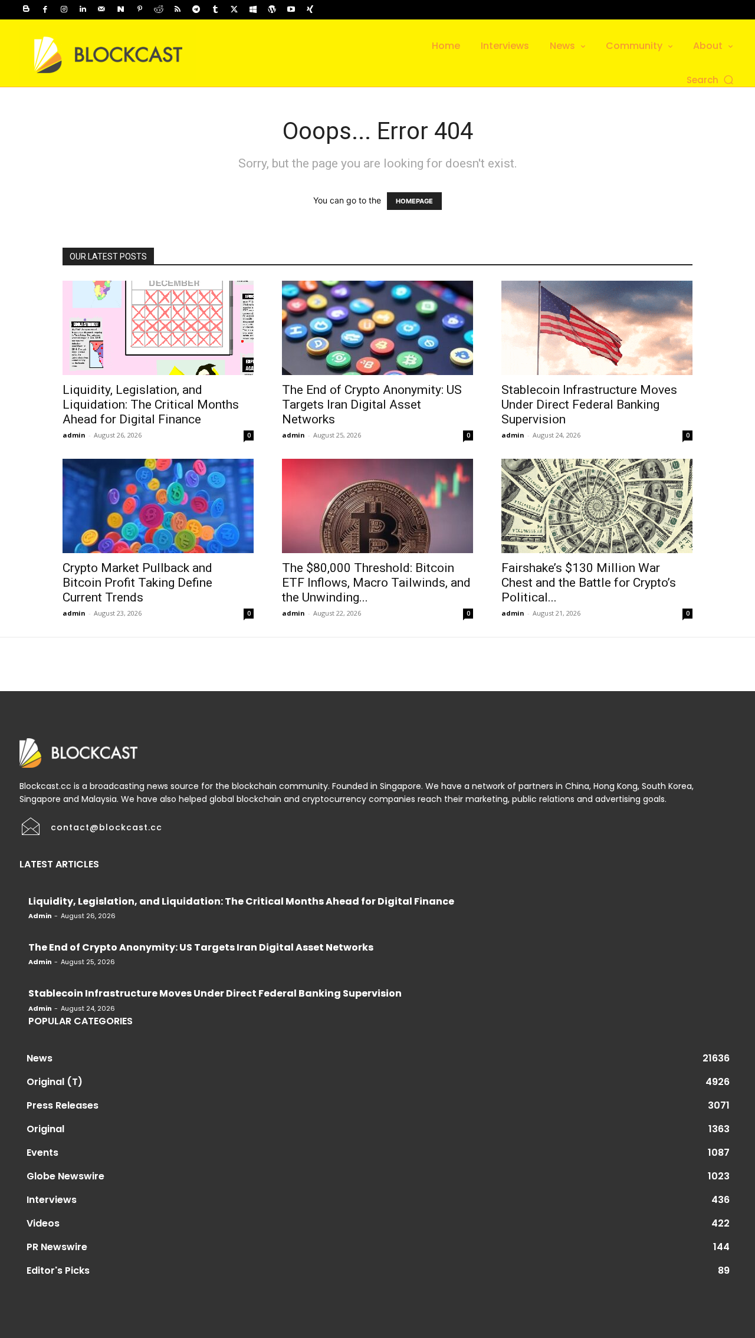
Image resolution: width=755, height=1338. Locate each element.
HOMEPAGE (414, 201)
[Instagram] (63, 9)
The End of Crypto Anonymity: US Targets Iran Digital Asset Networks (372, 404)
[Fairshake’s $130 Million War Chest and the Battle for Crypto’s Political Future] (596, 506)
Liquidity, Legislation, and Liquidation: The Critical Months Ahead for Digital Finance (151, 404)
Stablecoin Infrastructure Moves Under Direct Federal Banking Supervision (589, 404)
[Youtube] (290, 9)
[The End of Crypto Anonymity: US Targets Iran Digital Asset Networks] (377, 328)
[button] (711, 80)
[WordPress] (271, 9)
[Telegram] (196, 9)
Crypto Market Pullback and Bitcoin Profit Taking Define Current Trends (137, 582)
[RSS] (177, 9)
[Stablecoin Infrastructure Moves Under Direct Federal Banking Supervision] (596, 328)
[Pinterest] (139, 9)
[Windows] (253, 9)
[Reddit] (158, 9)
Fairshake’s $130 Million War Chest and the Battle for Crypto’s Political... (588, 582)
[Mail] (101, 9)
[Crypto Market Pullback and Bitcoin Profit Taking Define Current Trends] (158, 506)
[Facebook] (44, 9)
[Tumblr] (215, 9)
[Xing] (309, 9)
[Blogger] (25, 9)
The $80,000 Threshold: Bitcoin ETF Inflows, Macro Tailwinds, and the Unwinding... (376, 582)
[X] (234, 9)
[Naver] (120, 9)
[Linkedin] (82, 9)
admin (74, 434)
